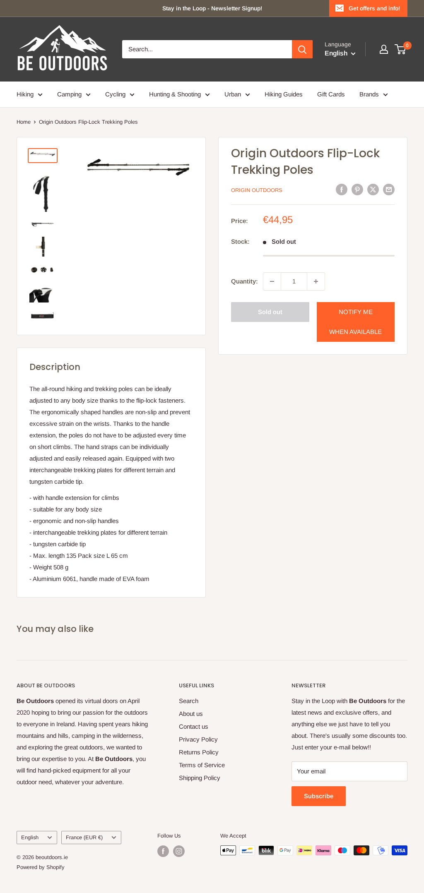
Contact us (193, 726)
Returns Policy (199, 752)
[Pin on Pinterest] (357, 189)
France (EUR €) (84, 837)
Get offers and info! (374, 8)
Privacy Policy (198, 739)
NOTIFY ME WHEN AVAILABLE (355, 321)
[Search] (302, 49)
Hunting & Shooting (175, 94)
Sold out (270, 311)
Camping (69, 94)
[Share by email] (389, 189)
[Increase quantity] (316, 281)
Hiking (25, 94)
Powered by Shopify (41, 867)
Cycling (115, 94)
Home (24, 122)
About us (191, 713)
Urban (232, 94)
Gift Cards (331, 94)
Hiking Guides (284, 94)
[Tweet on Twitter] (373, 189)
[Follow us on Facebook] (163, 851)
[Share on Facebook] (341, 189)
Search (188, 700)
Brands (369, 94)
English (30, 837)
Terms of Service (202, 764)
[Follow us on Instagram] (179, 851)
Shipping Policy (199, 777)
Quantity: (244, 281)
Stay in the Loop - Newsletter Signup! (212, 8)
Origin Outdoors (256, 190)
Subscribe (318, 795)
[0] (400, 49)
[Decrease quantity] (272, 281)
